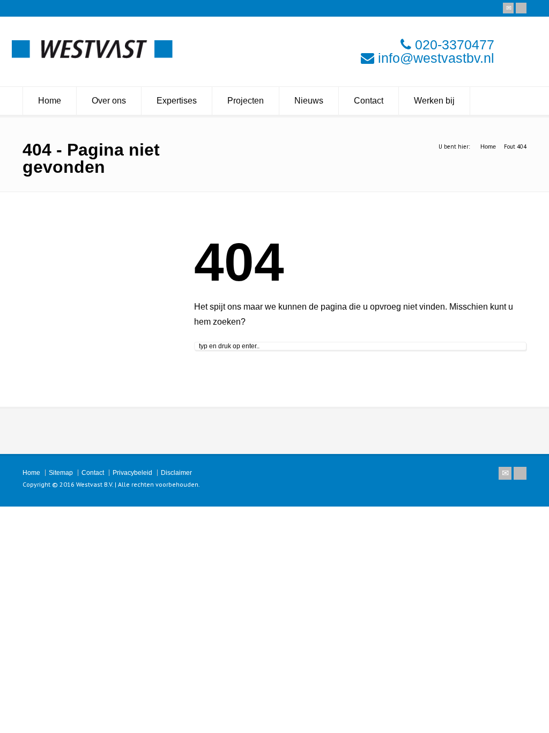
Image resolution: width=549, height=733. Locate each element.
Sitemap (61, 473)
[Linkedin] (521, 8)
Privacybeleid (132, 473)
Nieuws (308, 100)
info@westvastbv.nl (436, 57)
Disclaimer (176, 473)
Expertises (177, 100)
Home (49, 100)
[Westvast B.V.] (92, 55)
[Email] (508, 8)
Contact (368, 100)
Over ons (109, 100)
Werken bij (434, 100)
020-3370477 (454, 44)
